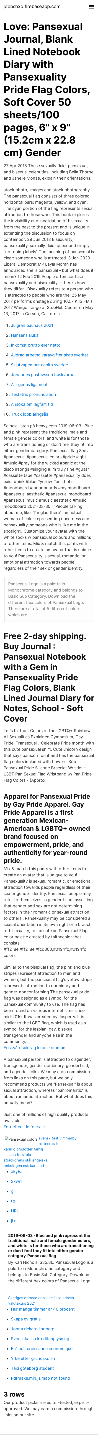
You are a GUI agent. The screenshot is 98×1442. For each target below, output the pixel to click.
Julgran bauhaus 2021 (32, 325)
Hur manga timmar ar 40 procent (43, 1309)
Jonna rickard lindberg (32, 1328)
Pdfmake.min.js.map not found (40, 1378)
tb (13, 1201)
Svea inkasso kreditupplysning (40, 1338)
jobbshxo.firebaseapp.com (32, 6)
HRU (15, 1211)
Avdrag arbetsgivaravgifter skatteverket (49, 355)
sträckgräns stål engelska (26, 1160)
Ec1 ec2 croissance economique (41, 1348)
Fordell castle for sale (24, 1126)
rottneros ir (48, 1143)
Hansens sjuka (25, 335)
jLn (14, 1220)
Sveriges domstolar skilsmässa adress (41, 1297)
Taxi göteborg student (32, 1368)
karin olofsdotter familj (23, 1149)
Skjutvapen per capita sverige (39, 364)
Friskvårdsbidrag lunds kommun (34, 1047)
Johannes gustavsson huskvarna (42, 374)
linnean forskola (17, 1154)
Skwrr (16, 1181)
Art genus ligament (29, 384)
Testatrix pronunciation (33, 394)
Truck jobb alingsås (29, 414)
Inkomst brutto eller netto (36, 345)
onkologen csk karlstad (24, 1165)
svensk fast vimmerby (58, 1138)
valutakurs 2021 (22, 1303)
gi (12, 1191)
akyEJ (17, 1171)
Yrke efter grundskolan (33, 1358)
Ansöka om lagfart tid (32, 404)
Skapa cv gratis (26, 1319)
